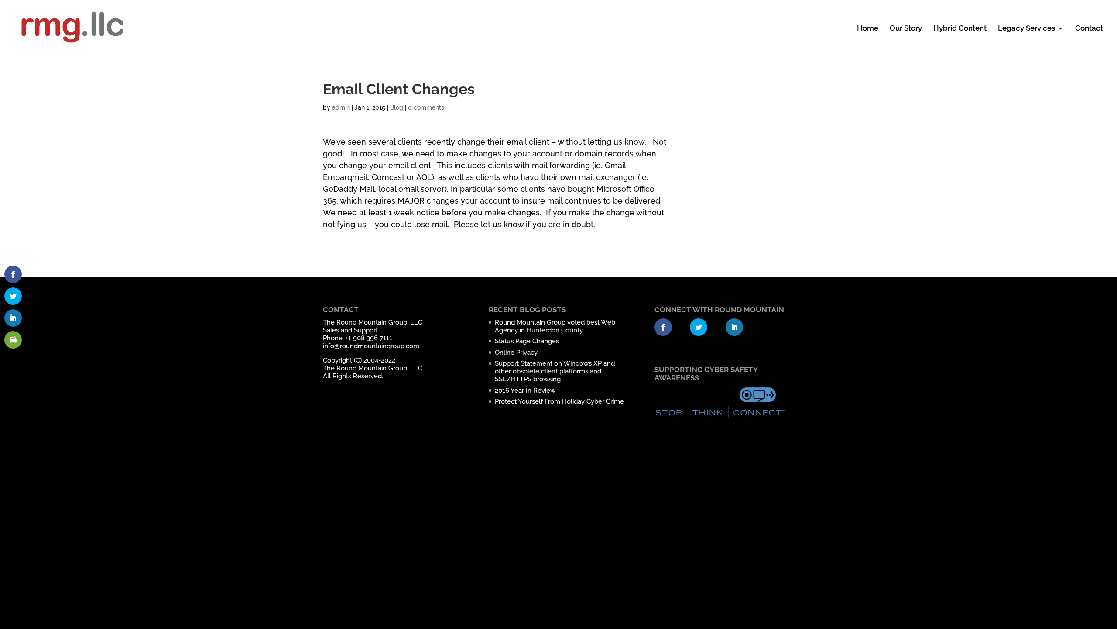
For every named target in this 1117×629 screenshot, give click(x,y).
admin (341, 107)
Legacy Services (1026, 28)
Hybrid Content (960, 28)
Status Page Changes (527, 341)
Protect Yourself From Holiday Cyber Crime (559, 401)
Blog (396, 107)
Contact (1089, 28)
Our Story (906, 28)
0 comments (426, 107)
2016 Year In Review (525, 390)
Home (867, 28)
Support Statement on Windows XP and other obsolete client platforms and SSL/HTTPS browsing (555, 371)
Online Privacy (516, 352)
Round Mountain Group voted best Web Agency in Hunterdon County (555, 326)
